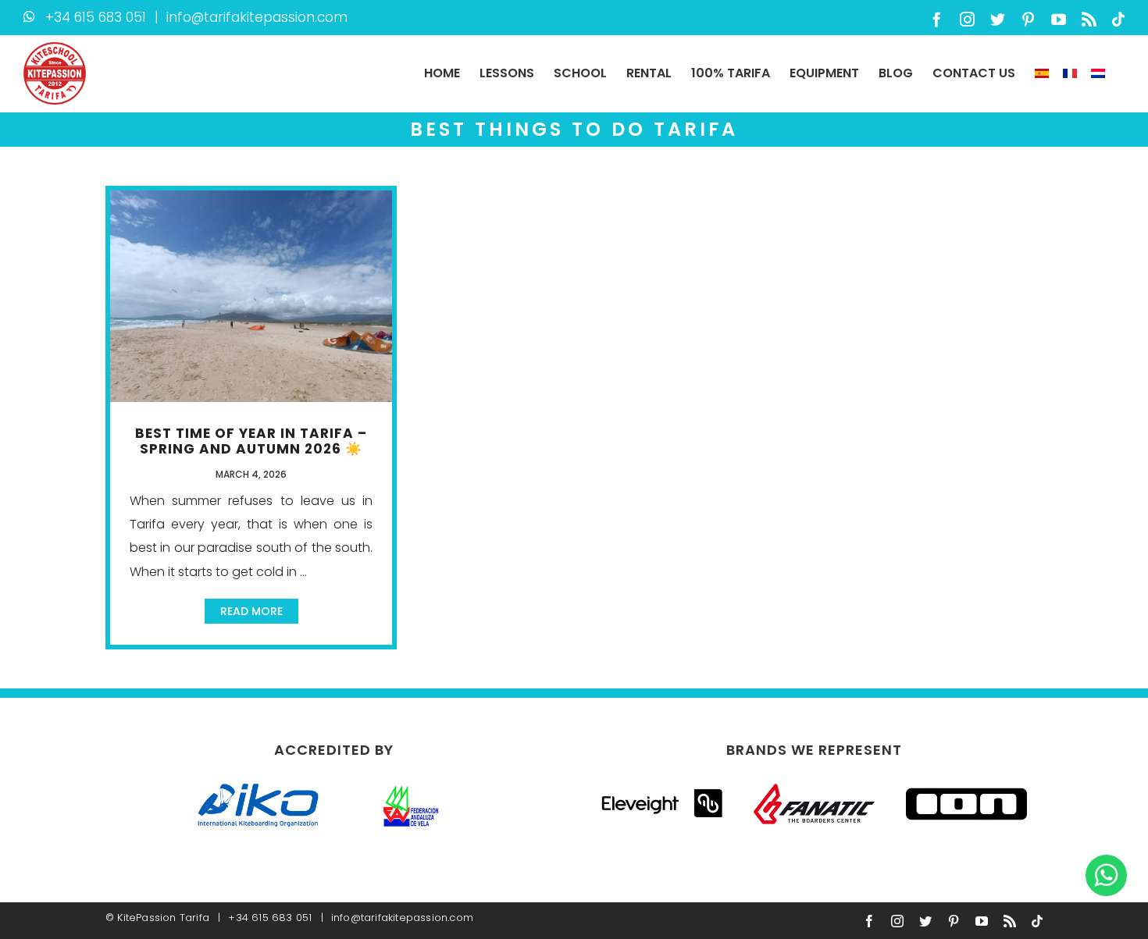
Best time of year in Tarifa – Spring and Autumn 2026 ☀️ (251, 441)
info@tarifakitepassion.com (257, 17)
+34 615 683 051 (95, 17)
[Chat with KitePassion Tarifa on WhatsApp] (1106, 875)
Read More (251, 611)
